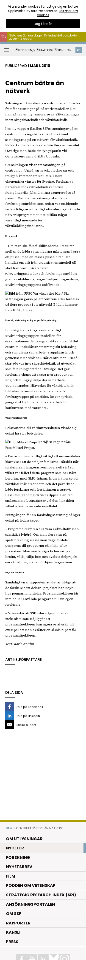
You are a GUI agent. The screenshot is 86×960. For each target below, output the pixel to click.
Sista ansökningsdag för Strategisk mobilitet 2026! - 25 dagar (45, 43)
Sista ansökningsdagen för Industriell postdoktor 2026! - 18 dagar (43, 37)
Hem (9, 828)
